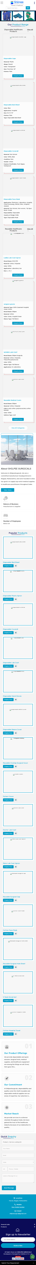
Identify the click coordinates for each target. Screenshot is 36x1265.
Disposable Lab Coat (11, 663)
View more (7, 490)
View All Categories (18, 428)
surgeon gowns (9, 304)
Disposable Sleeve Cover (12, 729)
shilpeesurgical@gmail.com (18, 1213)
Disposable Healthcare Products (13, 30)
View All (30, 29)
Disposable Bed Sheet (12, 105)
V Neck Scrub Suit (10, 997)
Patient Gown (8, 796)
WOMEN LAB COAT (10, 352)
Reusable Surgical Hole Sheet (14, 964)
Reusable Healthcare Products (13, 230)
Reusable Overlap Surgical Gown (15, 763)
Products (4, 1227)
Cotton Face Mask (10, 930)
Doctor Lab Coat (9, 830)
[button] (18, 1207)
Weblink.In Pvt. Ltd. (26, 1254)
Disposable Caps (10, 58)
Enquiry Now (18, 76)
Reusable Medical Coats (12, 400)
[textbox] (16, 8)
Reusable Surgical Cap (11, 897)
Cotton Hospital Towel (11, 1030)
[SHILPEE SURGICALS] (17, 3)
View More (15, 565)
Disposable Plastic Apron (12, 596)
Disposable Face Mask (12, 199)
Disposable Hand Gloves (12, 696)
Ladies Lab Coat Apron (12, 258)
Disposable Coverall (11, 151)
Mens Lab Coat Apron (11, 863)
